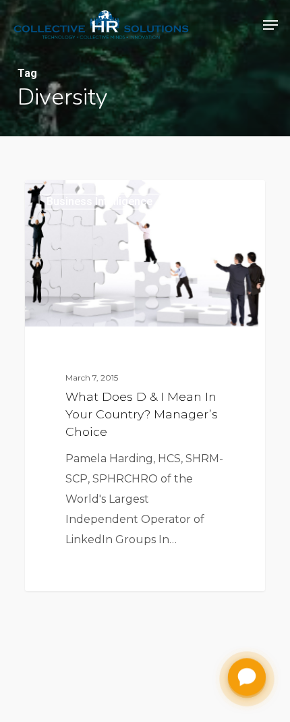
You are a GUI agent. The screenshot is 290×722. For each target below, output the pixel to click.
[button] (270, 25)
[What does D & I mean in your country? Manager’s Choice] (145, 385)
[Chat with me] (247, 678)
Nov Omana (76, 196)
